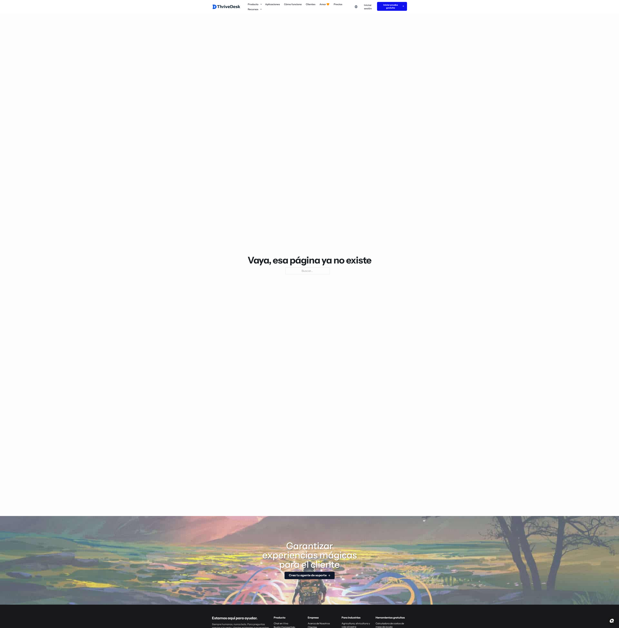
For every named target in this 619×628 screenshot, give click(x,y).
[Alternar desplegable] (261, 4)
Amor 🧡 (324, 4)
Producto (253, 4)
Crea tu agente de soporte (308, 575)
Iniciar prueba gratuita (390, 6)
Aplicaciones (272, 4)
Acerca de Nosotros (319, 623)
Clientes (310, 4)
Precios (338, 4)
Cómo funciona (293, 4)
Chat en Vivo (281, 623)
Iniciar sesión (368, 7)
